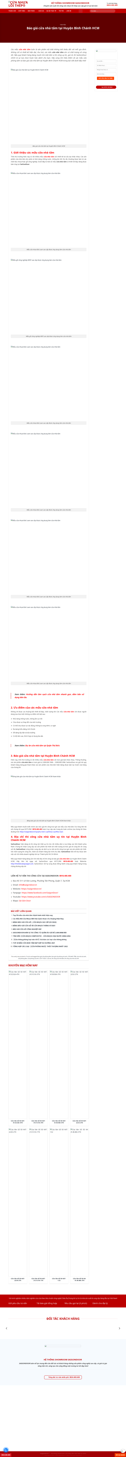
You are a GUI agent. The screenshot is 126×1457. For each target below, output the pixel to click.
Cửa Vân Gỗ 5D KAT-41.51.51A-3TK (38, 1122)
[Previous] (6, 1328)
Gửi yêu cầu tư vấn (17, 1303)
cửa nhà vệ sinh (81, 956)
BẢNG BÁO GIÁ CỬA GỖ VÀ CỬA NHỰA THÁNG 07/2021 (34, 926)
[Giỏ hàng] (81, 11)
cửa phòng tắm (22, 958)
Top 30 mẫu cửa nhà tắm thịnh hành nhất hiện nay (33, 915)
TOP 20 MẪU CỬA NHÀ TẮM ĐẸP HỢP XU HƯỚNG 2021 (34, 943)
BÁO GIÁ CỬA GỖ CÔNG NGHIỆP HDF (27, 929)
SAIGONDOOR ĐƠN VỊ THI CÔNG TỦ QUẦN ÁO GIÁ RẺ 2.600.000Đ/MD (40, 933)
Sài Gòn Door (25, 900)
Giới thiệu (21, 11)
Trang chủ (12, 11)
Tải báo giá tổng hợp (47, 1303)
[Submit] (114, 11)
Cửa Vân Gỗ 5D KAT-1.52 (59, 1279)
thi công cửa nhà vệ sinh (72, 958)
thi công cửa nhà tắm (58, 958)
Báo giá (41, 11)
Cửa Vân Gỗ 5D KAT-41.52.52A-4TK (18, 1122)
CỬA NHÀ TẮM (72, 956)
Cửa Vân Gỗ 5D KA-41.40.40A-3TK (79, 1279)
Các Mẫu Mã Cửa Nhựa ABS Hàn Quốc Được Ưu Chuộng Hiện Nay (38, 919)
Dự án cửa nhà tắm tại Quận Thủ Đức (42, 745)
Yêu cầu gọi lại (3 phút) (75, 1303)
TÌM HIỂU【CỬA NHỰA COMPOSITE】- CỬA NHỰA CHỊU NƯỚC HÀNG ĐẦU (42, 936)
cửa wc (49, 958)
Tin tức (61, 11)
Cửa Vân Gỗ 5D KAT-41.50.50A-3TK (59, 1122)
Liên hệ (68, 11)
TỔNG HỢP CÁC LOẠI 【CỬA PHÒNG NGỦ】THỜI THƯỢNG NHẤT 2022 (40, 946)
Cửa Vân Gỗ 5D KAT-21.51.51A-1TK (38, 1279)
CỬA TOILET (43, 958)
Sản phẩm (31, 11)
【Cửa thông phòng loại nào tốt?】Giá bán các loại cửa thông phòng (39, 939)
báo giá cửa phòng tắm (44, 956)
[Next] (119, 1328)
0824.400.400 (5, 1455)
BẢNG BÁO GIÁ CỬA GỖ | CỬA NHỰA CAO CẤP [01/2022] (34, 922)
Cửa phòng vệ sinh (33, 958)
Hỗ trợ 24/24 (120, 1455)
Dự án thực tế (51, 11)
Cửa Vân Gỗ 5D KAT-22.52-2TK (80, 1122)
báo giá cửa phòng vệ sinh (59, 956)
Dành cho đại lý (100, 1303)
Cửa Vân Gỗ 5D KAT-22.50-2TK (18, 1279)
